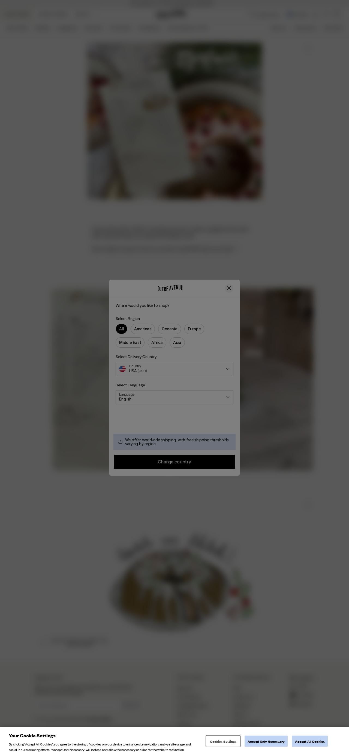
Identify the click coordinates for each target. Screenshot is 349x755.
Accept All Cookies (310, 741)
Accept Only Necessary (266, 741)
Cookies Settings (223, 741)
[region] (174, 741)
